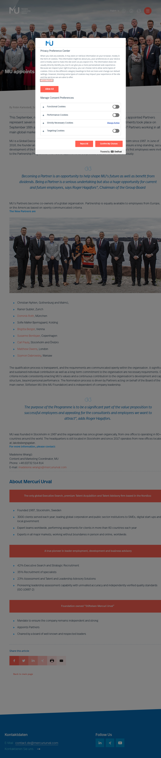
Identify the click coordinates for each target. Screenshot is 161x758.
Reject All (84, 144)
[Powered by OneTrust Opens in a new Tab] (112, 152)
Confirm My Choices (109, 144)
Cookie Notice (46, 80)
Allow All (49, 89)
